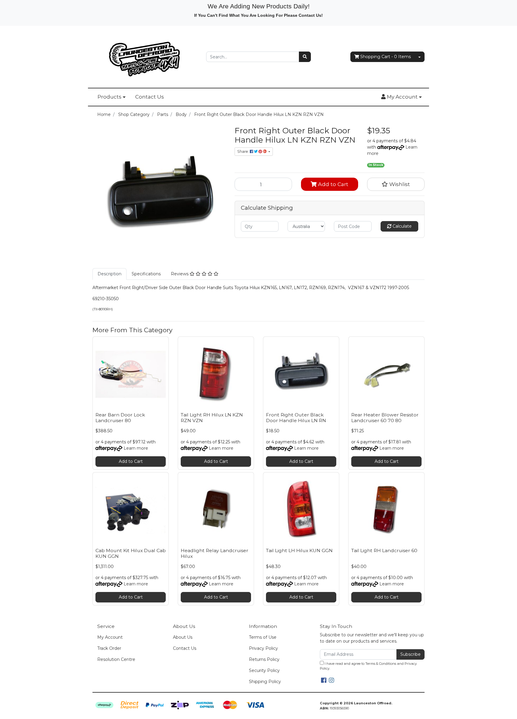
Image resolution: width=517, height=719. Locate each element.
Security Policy (264, 670)
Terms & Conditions (380, 663)
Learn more (136, 448)
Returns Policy (264, 659)
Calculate (401, 226)
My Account (110, 637)
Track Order (109, 648)
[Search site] (305, 57)
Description (109, 274)
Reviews (180, 274)
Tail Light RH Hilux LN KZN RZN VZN (212, 417)
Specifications (146, 274)
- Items (385, 56)
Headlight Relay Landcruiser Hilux (214, 553)
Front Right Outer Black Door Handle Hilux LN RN (296, 417)
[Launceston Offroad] (144, 56)
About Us (182, 637)
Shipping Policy (265, 681)
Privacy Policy (263, 648)
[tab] (109, 274)
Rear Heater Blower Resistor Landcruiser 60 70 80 (385, 417)
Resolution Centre (116, 659)
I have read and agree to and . (368, 666)
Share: (243, 151)
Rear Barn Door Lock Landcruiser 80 (120, 417)
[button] (401, 97)
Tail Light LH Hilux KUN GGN (299, 550)
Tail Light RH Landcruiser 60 (384, 550)
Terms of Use (262, 637)
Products (109, 97)
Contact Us (149, 97)
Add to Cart (332, 184)
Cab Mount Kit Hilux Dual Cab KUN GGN (130, 553)
